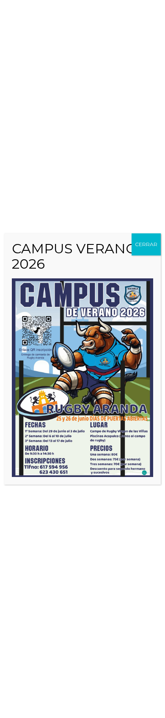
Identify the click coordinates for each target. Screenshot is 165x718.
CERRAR (146, 244)
